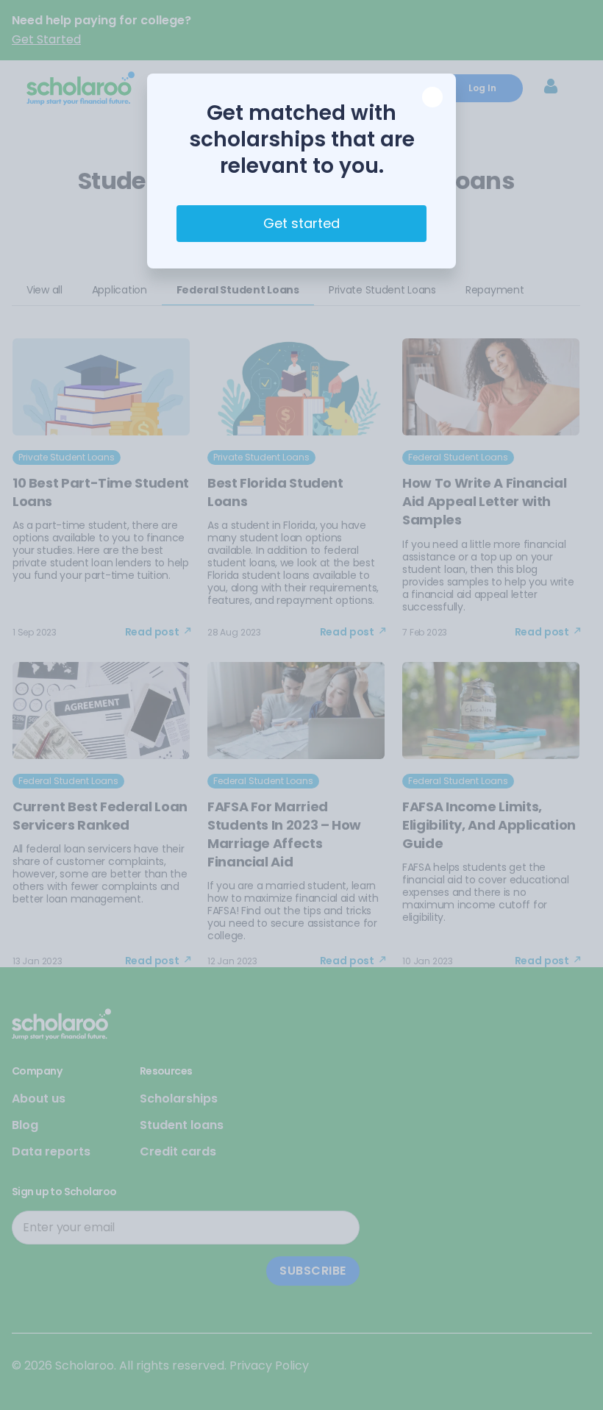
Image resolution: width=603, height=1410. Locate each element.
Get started (301, 223)
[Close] (432, 97)
